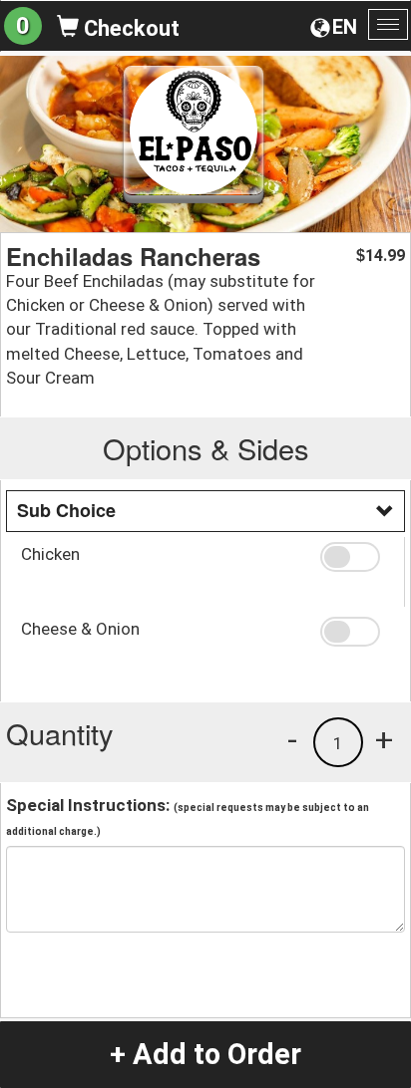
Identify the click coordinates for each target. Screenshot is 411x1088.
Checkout (129, 28)
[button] (354, 557)
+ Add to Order (205, 1054)
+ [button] (384, 739)
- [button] (292, 739)
